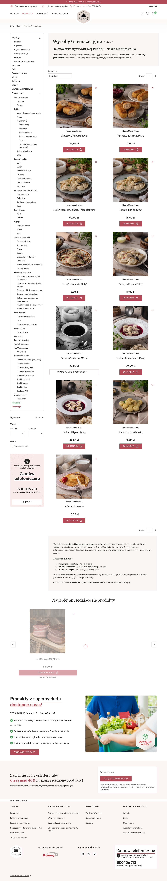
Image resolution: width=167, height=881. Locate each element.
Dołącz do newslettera (116, 779)
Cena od (13, 429)
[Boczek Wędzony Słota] (47, 631)
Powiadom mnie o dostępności (72, 372)
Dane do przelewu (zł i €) (134, 833)
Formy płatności (17, 833)
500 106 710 (96, 6)
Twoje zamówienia (93, 813)
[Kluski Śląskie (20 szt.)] (130, 402)
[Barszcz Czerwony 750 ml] (74, 328)
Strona (141, 76)
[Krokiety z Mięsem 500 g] (130, 106)
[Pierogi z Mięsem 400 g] (130, 254)
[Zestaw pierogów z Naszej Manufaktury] (74, 180)
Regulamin (126, 784)
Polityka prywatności (19, 818)
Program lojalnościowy (20, 823)
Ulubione (89, 823)
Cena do (32, 429)
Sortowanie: (52, 71)
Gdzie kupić (128, 823)
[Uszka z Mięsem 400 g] (74, 402)
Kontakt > (27, 502)
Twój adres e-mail (107, 772)
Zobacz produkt (45, 673)
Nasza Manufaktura (21, 446)
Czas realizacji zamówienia (59, 823)
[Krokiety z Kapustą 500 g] (74, 106)
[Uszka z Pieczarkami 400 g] (130, 328)
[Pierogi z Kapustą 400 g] (74, 254)
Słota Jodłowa (16, 26)
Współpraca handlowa (132, 828)
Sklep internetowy (19, 876)
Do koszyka (72, 150)
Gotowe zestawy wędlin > (58, 6)
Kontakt (126, 813)
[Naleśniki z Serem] (74, 477)
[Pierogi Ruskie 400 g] (130, 180)
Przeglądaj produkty (25, 752)
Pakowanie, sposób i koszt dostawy (63, 813)
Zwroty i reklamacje (18, 837)
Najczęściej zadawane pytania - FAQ (26, 828)
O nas (125, 818)
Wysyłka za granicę (56, 818)
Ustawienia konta (93, 818)
